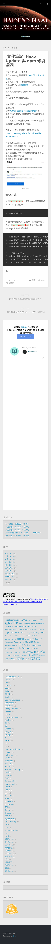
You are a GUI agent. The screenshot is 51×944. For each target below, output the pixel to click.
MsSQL (28, 636)
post (20, 652)
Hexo (9, 280)
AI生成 (24, 619)
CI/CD (14, 623)
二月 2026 (9, 571)
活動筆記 (23, 655)
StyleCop (14, 645)
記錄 (6, 659)
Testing (27, 645)
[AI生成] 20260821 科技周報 (17, 527)
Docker (28, 626)
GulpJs (7, 633)
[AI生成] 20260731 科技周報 (17, 535)
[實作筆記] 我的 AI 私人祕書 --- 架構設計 (23, 532)
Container (40, 623)
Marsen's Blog (26, 20)
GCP (26, 630)
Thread (34, 645)
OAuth (27, 639)
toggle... (8, 582)
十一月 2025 (10, 576)
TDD (21, 645)
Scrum (32, 641)
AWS (41, 620)
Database (9, 626)
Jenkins (42, 632)
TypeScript (10, 648)
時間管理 (16, 655)
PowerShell (9, 642)
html (16, 652)
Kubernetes (8, 636)
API (30, 620)
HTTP (12, 633)
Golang (34, 630)
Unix (33, 649)
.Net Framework (12, 619)
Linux (16, 636)
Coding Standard (29, 624)
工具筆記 (8, 655)
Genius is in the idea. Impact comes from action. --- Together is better (25, 27)
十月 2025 (9, 579)
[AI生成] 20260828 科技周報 (17, 524)
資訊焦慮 (24, 85)
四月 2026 (9, 565)
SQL (26, 642)
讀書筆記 (12, 659)
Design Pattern (19, 626)
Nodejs (16, 280)
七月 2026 (9, 556)
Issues (24, 326)
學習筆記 (28, 651)
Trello (40, 645)
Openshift (38, 639)
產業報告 (42, 655)
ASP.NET (34, 620)
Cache (21, 624)
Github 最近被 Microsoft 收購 (23, 110)
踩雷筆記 (20, 658)
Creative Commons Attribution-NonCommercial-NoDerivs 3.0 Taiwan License (25, 602)
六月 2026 (9, 559)
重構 (27, 659)
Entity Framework (11, 630)
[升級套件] (25, 173)
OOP (32, 639)
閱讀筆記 (35, 658)
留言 (33, 280)
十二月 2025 (10, 574)
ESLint (34, 626)
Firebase (21, 630)
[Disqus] (25, 398)
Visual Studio (9, 652)
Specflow (8, 645)
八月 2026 (9, 553)
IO (25, 633)
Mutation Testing (10, 639)
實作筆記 (10, 283)
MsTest (34, 636)
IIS (22, 633)
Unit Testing (23, 648)
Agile (7, 623)
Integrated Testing (33, 633)
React (16, 642)
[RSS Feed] (41, 3)
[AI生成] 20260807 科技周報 (17, 530)
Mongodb (22, 636)
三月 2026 (9, 568)
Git (30, 630)
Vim (37, 649)
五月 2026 (9, 562)
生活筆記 (33, 655)
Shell (38, 642)
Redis (22, 642)
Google (41, 630)
